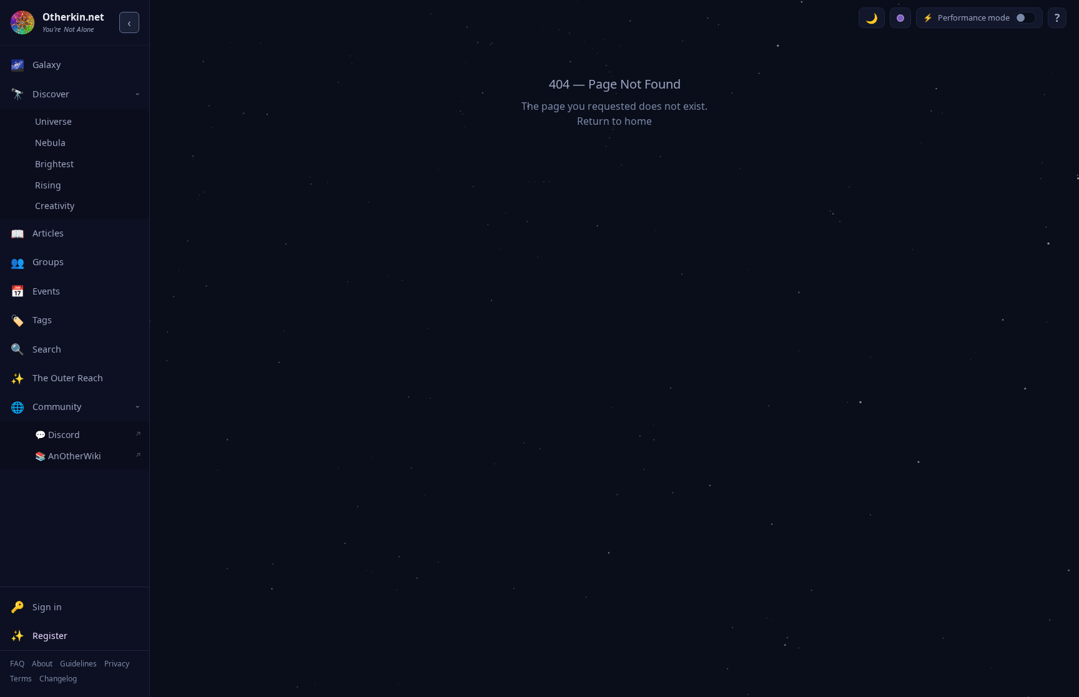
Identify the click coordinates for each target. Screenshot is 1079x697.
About (42, 663)
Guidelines (78, 663)
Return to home (614, 121)
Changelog (58, 678)
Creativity (54, 206)
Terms (21, 678)
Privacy (116, 663)
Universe (53, 121)
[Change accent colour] (900, 17)
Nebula (50, 143)
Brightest (54, 164)
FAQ (17, 663)
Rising (48, 185)
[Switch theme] (872, 17)
